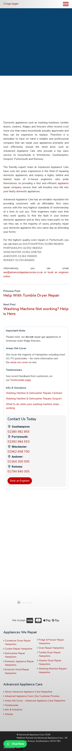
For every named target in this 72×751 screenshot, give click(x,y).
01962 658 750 (18, 452)
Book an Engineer (19, 480)
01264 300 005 (18, 461)
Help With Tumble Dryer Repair (31, 295)
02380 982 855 (18, 432)
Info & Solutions (13, 709)
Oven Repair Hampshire (51, 647)
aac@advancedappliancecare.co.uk (23, 272)
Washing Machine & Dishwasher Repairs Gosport (34, 398)
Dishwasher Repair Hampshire (15, 655)
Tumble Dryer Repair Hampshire (50, 654)
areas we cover (19, 362)
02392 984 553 (18, 442)
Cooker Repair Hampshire (18, 648)
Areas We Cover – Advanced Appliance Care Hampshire (35, 700)
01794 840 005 (18, 471)
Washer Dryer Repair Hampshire (50, 662)
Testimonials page (20, 380)
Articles (9, 714)
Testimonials (11, 705)
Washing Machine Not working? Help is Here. (35, 311)
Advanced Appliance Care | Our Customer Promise (32, 696)
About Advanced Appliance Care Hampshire (28, 691)
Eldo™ (19, 747)
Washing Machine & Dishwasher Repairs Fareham (34, 393)
